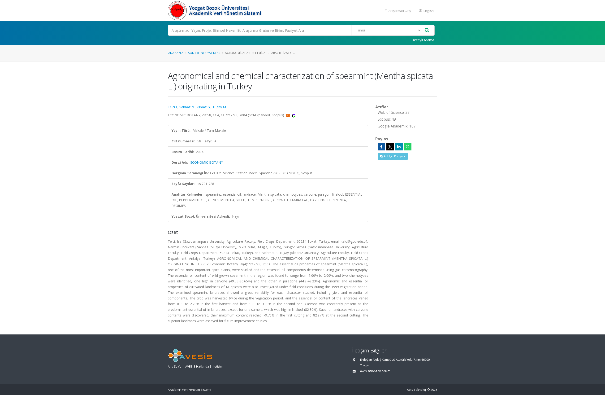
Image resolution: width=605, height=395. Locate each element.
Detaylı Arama (422, 39)
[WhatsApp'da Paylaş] (407, 146)
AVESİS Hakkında (197, 366)
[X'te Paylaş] (390, 146)
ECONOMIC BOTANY (206, 162)
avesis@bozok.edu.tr (375, 371)
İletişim (218, 366)
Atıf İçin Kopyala (394, 156)
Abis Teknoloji (417, 390)
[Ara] (427, 30)
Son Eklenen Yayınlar (204, 53)
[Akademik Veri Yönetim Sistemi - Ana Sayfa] (178, 10)
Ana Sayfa (175, 53)
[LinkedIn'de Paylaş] (399, 146)
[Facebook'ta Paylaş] (381, 146)
